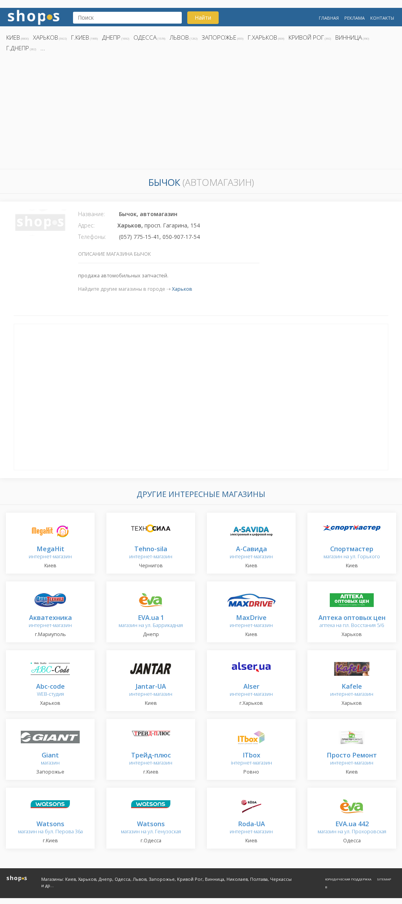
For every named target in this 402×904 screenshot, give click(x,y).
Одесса (145, 37)
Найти (203, 17)
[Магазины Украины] (33, 16)
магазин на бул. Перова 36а (50, 828)
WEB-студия (50, 690)
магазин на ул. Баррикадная (151, 622)
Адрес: (86, 225)
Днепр (111, 37)
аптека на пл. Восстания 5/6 (352, 622)
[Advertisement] (201, 113)
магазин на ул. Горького (351, 553)
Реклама (354, 18)
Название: (91, 214)
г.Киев (80, 37)
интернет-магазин (50, 553)
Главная (329, 18)
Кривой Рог (306, 37)
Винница (348, 37)
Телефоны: (92, 236)
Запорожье (219, 37)
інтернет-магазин (251, 759)
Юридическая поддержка (348, 879)
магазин (50, 759)
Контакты (382, 18)
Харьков (45, 37)
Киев (13, 37)
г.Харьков (262, 37)
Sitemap (384, 879)
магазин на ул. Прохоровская (352, 828)
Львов (179, 37)
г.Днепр (17, 48)
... (42, 48)
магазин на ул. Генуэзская (151, 828)
